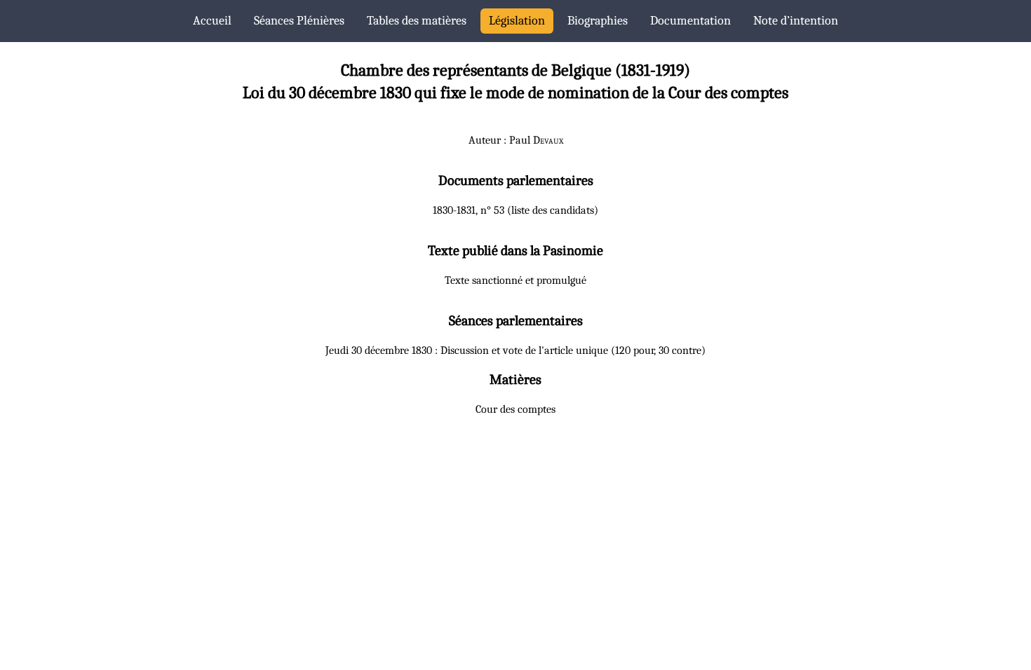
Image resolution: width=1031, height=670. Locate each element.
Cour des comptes (515, 409)
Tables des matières (416, 20)
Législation (517, 20)
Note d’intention (795, 20)
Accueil (212, 20)
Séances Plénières (299, 20)
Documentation (690, 20)
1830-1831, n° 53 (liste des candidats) (515, 210)
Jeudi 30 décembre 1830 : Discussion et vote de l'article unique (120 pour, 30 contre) (515, 350)
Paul (536, 140)
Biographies (597, 20)
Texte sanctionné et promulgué (515, 280)
